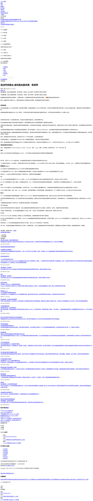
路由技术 (3, 399)
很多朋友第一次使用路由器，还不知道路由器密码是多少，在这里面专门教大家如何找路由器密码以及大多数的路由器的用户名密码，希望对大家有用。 (37, 362)
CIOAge (8, 436)
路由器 (4, 232)
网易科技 (11, 479)
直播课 (15, 19)
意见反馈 (5, 454)
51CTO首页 (3, 1)
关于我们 (5, 449)
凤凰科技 (16, 479)
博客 (2, 3)
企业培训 (3, 11)
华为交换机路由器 (5, 342)
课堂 (8, 24)
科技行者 (24, 479)
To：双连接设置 (9, 240)
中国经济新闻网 (45, 479)
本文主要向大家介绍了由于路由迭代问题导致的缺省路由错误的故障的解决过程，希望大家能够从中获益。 (26, 269)
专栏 (10, 24)
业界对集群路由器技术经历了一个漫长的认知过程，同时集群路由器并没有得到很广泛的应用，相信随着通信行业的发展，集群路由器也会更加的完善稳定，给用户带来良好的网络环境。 (45, 369)
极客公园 (58, 479)
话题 (4, 70)
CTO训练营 (18, 443)
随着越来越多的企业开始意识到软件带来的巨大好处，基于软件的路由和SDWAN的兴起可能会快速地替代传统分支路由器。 (30, 318)
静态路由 (5, 282)
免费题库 (35, 21)
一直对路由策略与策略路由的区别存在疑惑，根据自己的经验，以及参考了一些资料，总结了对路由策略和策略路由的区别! (30, 377)
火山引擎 (86, 479)
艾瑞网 (32, 479)
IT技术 (25, 21)
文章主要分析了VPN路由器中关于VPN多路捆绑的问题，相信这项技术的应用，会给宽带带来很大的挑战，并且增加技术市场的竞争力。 (33, 294)
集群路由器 (3, 374)
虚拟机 (7, 256)
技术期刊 (5, 73)
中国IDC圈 (68, 479)
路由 (2, 274)
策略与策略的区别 (8, 375)
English (5, 455)
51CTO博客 (6, 439)
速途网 (40, 479)
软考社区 (3, 8)
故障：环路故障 (7, 400)
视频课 (2, 19)
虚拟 (2, 232)
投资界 (79, 479)
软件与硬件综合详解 (9, 352)
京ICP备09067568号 (10, 465)
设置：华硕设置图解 (9, 299)
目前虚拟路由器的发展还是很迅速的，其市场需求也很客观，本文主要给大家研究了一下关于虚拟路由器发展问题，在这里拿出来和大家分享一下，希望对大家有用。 (40, 327)
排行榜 (8, 19)
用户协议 (5, 456)
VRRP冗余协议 (7, 259)
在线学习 (3, 22)
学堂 (2, 4)
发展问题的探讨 (7, 325)
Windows (6, 291)
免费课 (2, 9)
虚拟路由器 (3, 256)
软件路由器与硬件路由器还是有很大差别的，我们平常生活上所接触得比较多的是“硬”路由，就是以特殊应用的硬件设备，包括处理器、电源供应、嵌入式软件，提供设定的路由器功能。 (45, 353)
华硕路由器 (3, 306)
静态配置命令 (7, 392)
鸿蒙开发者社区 (4, 13)
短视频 (12, 19)
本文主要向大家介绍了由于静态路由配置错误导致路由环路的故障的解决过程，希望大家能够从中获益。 (26, 277)
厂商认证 (21, 21)
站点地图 (5, 452)
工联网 (54, 479)
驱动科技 (20, 479)
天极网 (14, 230)
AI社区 (5, 72)
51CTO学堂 (6, 443)
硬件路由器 (8, 359)
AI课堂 (2, 14)
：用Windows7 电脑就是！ (11, 284)
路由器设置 (3, 246)
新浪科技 (3, 479)
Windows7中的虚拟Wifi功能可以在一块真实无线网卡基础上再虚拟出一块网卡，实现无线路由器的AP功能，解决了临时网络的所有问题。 (33, 285)
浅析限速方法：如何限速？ (10, 343)
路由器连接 (8, 246)
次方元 (82, 479)
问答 (6, 24)
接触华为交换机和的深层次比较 (13, 334)
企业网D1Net (74, 479)
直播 (12, 24)
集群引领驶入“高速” (9, 367)
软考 (9, 21)
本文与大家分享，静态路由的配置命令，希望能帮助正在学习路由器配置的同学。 (20, 394)
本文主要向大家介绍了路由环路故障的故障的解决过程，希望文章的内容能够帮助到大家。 (22, 402)
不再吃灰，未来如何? (8, 307)
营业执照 (3, 473)
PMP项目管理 (30, 21)
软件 (2, 324)
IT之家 (50, 479)
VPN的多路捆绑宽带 (8, 292)
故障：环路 (6, 275)
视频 (4, 68)
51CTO (5, 436)
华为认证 (17, 21)
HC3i (11, 436)
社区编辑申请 (4, 79)
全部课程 (3, 21)
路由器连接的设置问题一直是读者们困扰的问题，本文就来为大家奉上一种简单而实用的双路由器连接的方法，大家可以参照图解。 (32, 241)
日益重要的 (6, 249)
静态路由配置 (8, 399)
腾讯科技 (7, 479)
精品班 (2, 6)
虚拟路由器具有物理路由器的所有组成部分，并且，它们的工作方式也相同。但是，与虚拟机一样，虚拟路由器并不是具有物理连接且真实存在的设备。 (37, 251)
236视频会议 (63, 479)
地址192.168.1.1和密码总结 (10, 360)
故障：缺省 (6, 267)
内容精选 (5, 67)
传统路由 (8, 232)
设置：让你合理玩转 (9, 384)
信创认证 (12, 21)
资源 (4, 24)
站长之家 (36, 479)
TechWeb (29, 479)
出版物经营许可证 (9, 473)
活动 (4, 75)
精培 (10, 443)
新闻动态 (5, 450)
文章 (2, 24)
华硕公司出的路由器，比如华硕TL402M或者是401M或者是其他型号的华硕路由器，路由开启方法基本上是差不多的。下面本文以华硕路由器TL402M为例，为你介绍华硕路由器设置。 (44, 301)
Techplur (15, 436)
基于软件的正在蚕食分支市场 (11, 317)
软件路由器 (3, 359)
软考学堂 (19, 19)
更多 (7, 407)
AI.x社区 (23, 439)
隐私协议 (5, 458)
